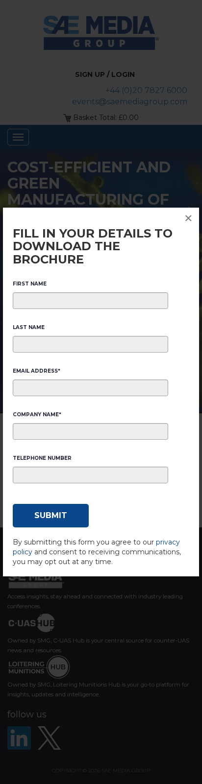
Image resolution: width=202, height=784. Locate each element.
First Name (30, 284)
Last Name (29, 327)
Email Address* (36, 371)
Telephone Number (42, 458)
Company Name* (37, 414)
